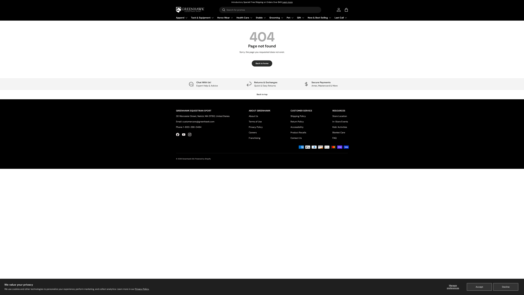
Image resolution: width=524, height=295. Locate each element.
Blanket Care (338, 132)
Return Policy (297, 121)
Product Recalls (298, 132)
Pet (288, 17)
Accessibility (297, 127)
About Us (253, 116)
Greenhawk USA (188, 159)
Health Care (242, 17)
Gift (299, 17)
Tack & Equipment (201, 17)
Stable (259, 17)
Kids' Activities (339, 127)
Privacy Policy (256, 127)
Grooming (274, 17)
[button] (346, 10)
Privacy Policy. (142, 289)
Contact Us (296, 138)
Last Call (339, 17)
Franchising (254, 138)
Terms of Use (255, 121)
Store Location (339, 116)
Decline (506, 286)
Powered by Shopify (203, 159)
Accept (479, 286)
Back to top (262, 94)
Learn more (287, 2)
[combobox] (270, 10)
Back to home (262, 63)
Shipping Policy (298, 116)
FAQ (334, 138)
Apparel (180, 17)
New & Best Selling (318, 17)
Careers (253, 132)
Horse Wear (223, 17)
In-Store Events (340, 121)
